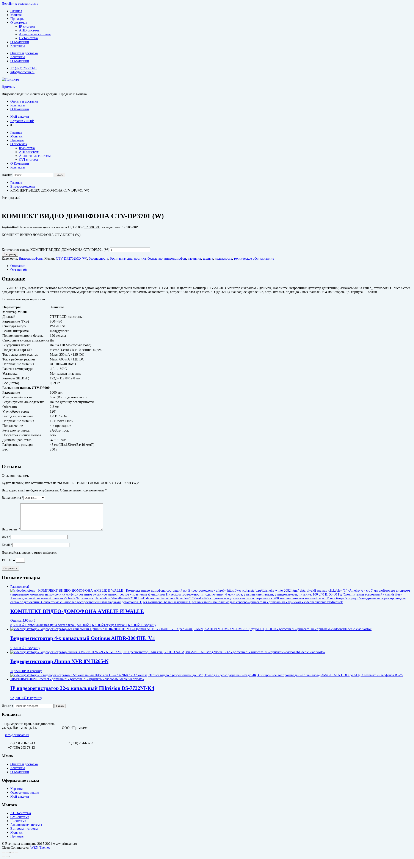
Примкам (9, 87)
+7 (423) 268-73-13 (23, 68)
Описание (17, 266)
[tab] (211, 266)
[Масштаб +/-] (16, 852)
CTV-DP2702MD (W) (71, 258)
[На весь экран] (12, 852)
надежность (223, 258)
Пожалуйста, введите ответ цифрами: (29, 552)
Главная (16, 11)
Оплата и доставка (24, 53)
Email (7, 545)
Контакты (17, 46)
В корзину (9, 254)
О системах (18, 22)
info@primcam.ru (22, 72)
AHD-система (29, 30)
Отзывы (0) (18, 269)
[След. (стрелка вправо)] (7, 856)
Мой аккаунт (19, 116)
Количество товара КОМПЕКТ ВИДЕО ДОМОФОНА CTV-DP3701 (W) (55, 249)
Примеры (17, 18)
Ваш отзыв (11, 529)
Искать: (7, 706)
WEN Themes (40, 847)
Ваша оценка (13, 497)
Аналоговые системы (35, 34)
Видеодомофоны (22, 186)
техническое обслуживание (254, 258)
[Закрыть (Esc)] (3, 852)
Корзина (16, 788)
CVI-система (28, 38)
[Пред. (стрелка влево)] (3, 856)
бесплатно (155, 258)
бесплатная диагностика (128, 258)
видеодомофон (175, 258)
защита (208, 258)
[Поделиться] (7, 852)
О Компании (19, 42)
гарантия (194, 258)
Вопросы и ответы (24, 828)
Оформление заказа (24, 792)
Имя (6, 537)
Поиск (60, 706)
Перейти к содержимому (20, 3)
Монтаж (16, 15)
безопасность (98, 258)
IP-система (27, 26)
